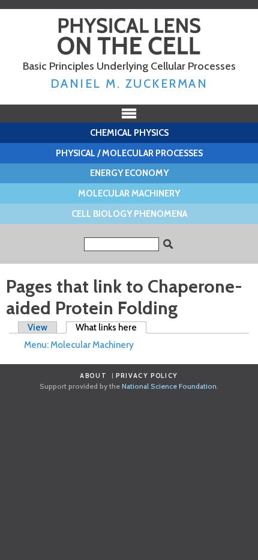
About (93, 376)
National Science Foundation (169, 386)
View (37, 327)
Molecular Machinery (129, 193)
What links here (111, 327)
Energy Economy (129, 173)
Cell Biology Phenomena (129, 213)
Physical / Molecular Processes (129, 153)
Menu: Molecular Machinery (79, 344)
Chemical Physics (129, 132)
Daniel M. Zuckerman (129, 83)
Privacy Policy (147, 376)
